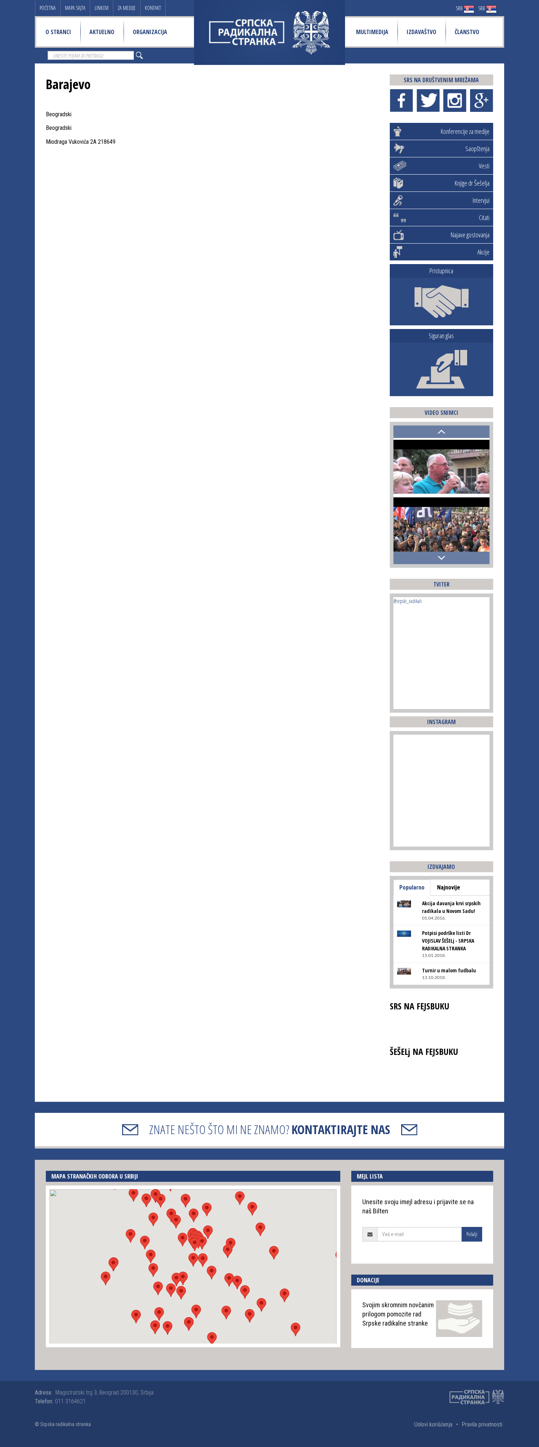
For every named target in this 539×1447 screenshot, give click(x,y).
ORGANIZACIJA (150, 32)
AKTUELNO (101, 32)
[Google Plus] (481, 100)
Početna (48, 7)
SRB (459, 8)
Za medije (127, 7)
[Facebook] (401, 100)
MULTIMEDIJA (372, 32)
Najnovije (448, 887)
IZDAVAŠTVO (421, 32)
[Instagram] (454, 100)
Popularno (412, 887)
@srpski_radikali (407, 601)
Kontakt (153, 7)
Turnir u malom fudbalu (449, 970)
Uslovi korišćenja (433, 1424)
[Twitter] (428, 100)
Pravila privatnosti (482, 1424)
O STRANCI (58, 32)
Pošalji (471, 1234)
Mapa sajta (75, 7)
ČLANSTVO (467, 32)
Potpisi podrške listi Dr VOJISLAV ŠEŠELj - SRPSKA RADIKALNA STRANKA (448, 940)
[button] (193, 1260)
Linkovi (102, 7)
